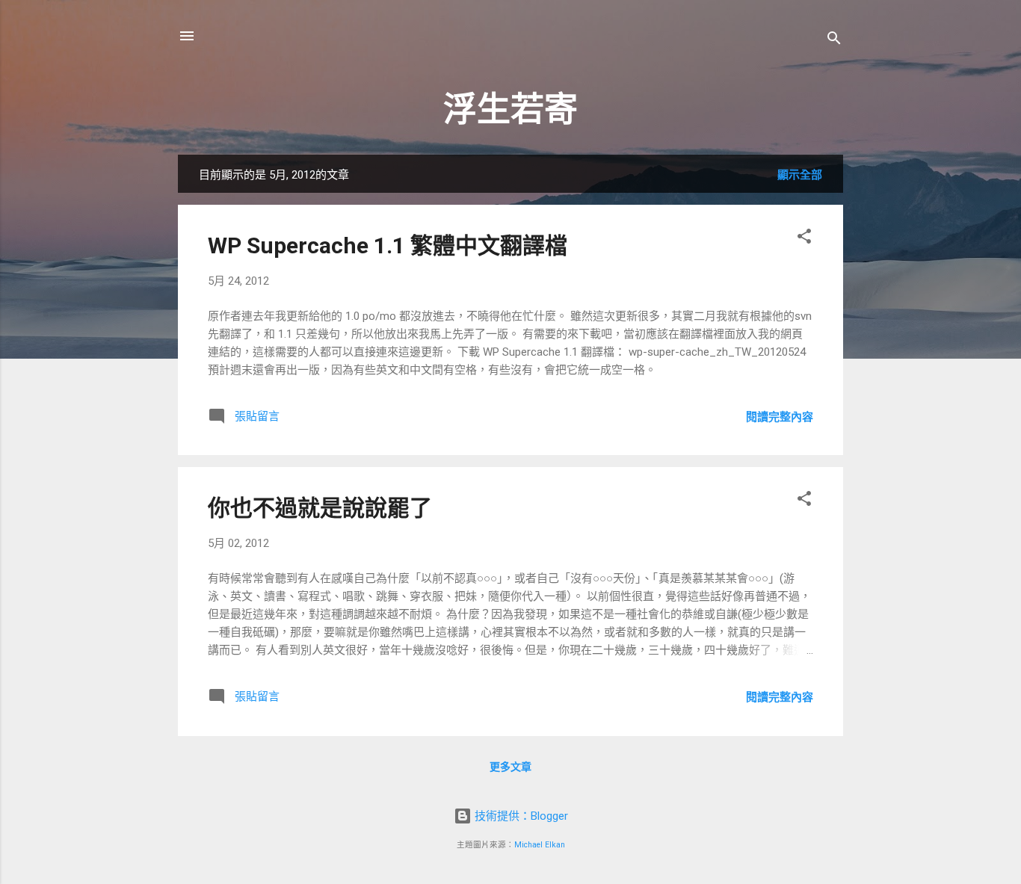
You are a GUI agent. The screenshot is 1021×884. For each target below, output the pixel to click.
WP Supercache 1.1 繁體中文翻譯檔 (387, 245)
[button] (804, 238)
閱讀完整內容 (779, 417)
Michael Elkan (539, 845)
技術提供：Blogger (520, 816)
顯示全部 (799, 175)
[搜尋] (834, 41)
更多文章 (510, 767)
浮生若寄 (510, 109)
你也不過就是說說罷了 (320, 508)
